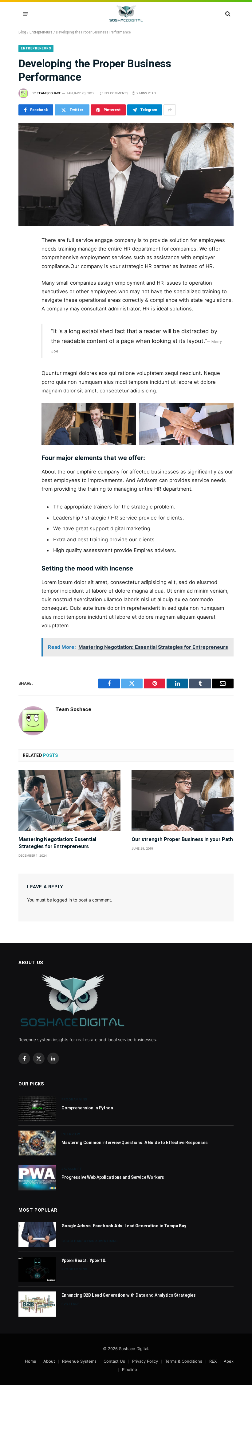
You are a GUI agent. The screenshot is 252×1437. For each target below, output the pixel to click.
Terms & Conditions (183, 1361)
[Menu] (25, 14)
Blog (22, 32)
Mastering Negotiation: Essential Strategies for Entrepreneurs (57, 842)
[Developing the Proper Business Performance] (126, 174)
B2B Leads (70, 1304)
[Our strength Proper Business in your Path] (183, 800)
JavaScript (71, 1168)
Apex (229, 1361)
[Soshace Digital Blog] (126, 14)
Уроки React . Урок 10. (83, 1260)
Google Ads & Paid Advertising (89, 1241)
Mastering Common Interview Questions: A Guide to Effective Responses (134, 1142)
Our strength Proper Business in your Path (182, 839)
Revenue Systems (79, 1361)
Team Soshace (49, 93)
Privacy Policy (145, 1361)
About (49, 1361)
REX (213, 1361)
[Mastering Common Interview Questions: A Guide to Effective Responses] (37, 1143)
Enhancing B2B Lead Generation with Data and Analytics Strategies (128, 1295)
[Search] (227, 14)
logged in (62, 899)
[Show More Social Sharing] (169, 109)
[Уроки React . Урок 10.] (37, 1269)
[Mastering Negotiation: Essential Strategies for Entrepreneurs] (69, 800)
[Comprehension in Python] (37, 1108)
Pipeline (129, 1369)
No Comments (116, 93)
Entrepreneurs (41, 32)
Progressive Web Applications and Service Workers (112, 1177)
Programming (74, 1099)
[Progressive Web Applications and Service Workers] (37, 1177)
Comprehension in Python (87, 1107)
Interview (70, 1134)
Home (30, 1361)
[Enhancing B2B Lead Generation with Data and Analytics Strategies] (37, 1303)
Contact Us (114, 1361)
